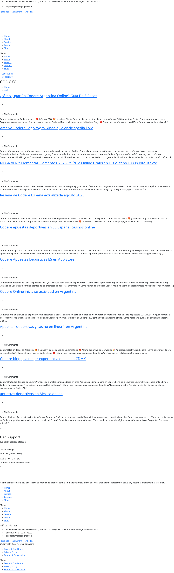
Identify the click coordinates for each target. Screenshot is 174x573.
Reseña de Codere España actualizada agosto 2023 (42, 195)
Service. (7, 42)
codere (7, 90)
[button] (87, 53)
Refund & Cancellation (14, 555)
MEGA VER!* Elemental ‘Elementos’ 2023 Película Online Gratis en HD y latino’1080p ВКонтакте (78, 162)
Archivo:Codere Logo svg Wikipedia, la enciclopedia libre (46, 127)
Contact (8, 45)
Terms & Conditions (13, 549)
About (7, 39)
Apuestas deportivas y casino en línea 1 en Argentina (44, 326)
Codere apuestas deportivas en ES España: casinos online (47, 227)
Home (7, 87)
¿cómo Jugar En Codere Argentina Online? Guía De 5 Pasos (48, 95)
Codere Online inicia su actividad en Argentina (38, 291)
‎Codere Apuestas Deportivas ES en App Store (37, 259)
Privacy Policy (10, 552)
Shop (6, 48)
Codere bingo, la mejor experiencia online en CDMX (43, 358)
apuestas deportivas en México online (31, 393)
